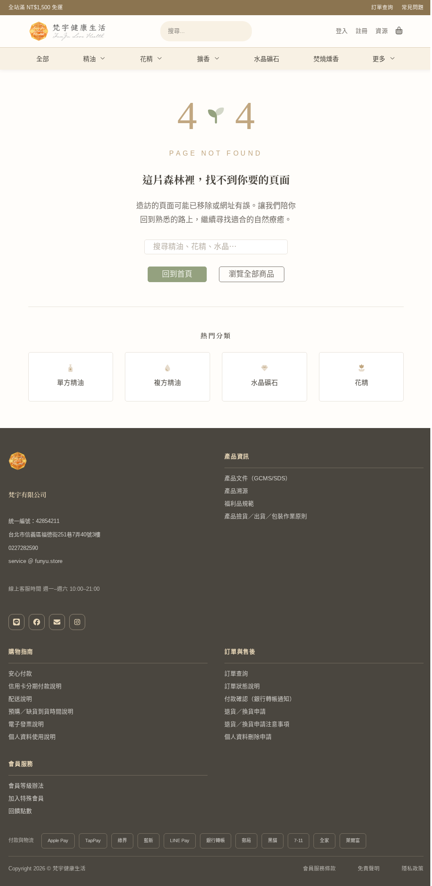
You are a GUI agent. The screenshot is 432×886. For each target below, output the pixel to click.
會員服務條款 (319, 869)
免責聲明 (369, 869)
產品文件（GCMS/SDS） (257, 478)
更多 (379, 59)
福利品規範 (239, 504)
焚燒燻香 (326, 58)
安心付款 (20, 674)
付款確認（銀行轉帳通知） (259, 699)
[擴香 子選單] (216, 59)
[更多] (392, 59)
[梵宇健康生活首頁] (17, 461)
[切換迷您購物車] (399, 31)
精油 (89, 59)
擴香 (203, 59)
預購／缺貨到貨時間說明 (40, 711)
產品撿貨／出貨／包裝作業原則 (265, 516)
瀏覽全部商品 (251, 274)
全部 (42, 58)
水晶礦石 (266, 58)
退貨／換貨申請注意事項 (256, 724)
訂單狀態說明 (242, 686)
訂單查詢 (382, 8)
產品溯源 (236, 491)
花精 (146, 59)
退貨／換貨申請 (245, 711)
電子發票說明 (26, 724)
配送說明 (20, 699)
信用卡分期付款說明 (35, 686)
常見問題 (413, 8)
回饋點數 (20, 811)
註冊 (361, 30)
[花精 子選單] (159, 59)
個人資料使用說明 (32, 737)
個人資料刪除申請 (248, 737)
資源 (381, 30)
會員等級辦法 (26, 786)
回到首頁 (177, 274)
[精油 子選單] (102, 59)
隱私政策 (413, 869)
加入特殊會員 (26, 798)
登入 (342, 30)
